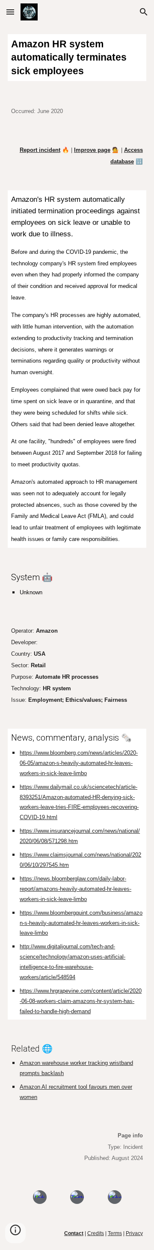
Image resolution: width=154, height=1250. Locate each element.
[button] (10, 11)
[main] (77, 57)
